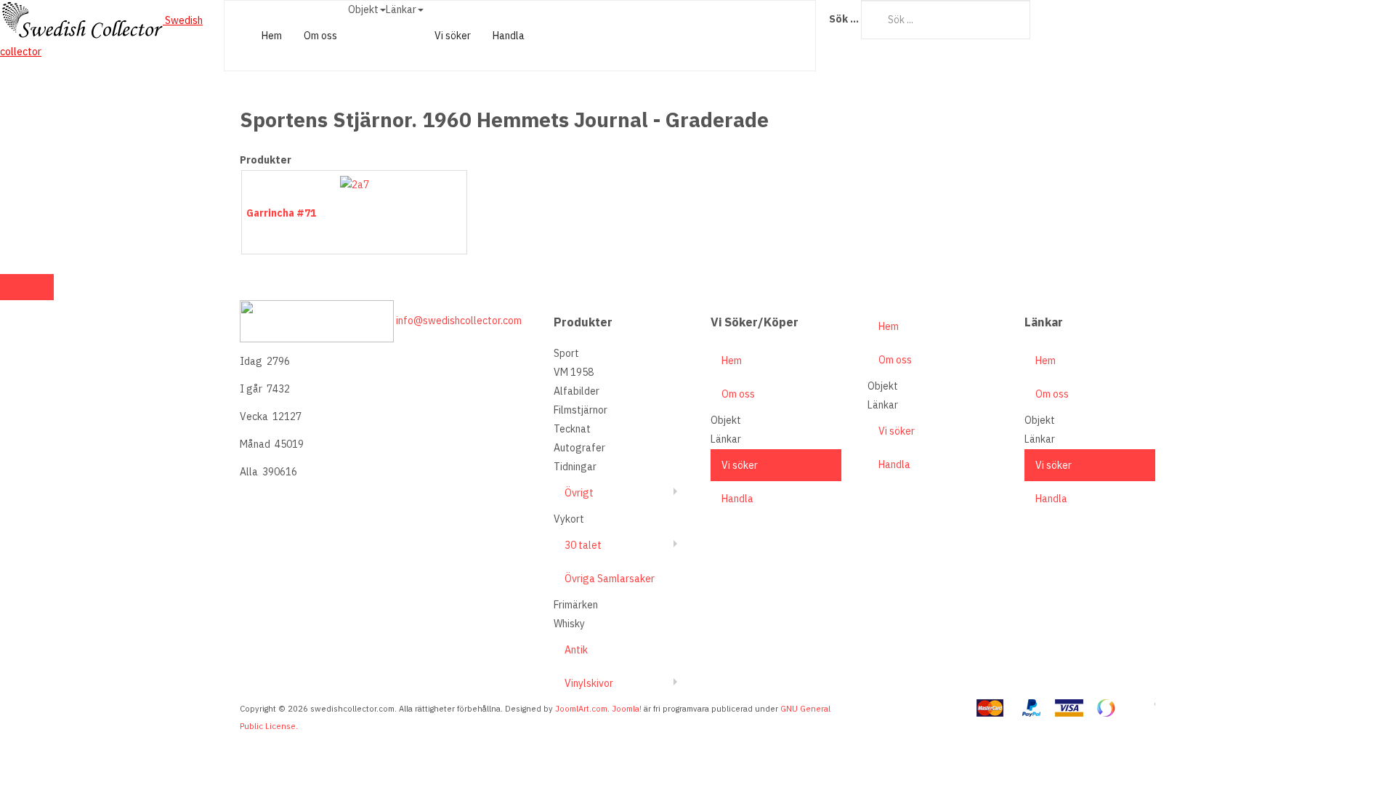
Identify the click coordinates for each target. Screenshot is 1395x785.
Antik (576, 649)
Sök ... (844, 18)
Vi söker (452, 35)
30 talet (583, 545)
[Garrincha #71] (354, 183)
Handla (509, 35)
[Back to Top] (27, 287)
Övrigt (579, 492)
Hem (272, 35)
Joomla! (627, 709)
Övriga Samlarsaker (610, 578)
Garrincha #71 (281, 213)
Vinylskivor (589, 683)
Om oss (320, 35)
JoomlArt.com (581, 709)
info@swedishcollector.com (459, 320)
